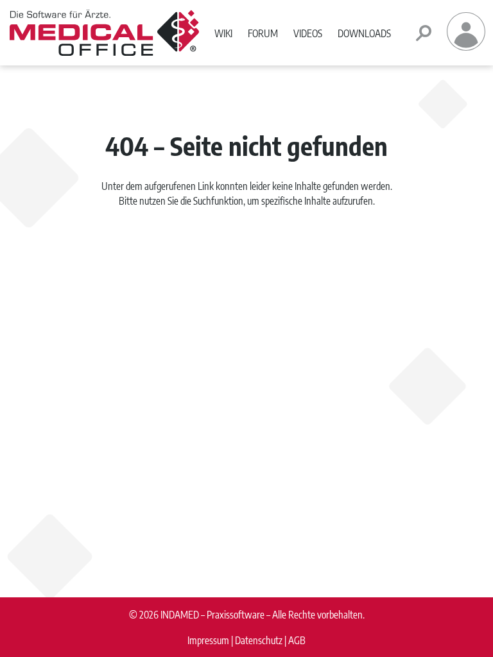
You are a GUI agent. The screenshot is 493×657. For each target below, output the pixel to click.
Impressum (208, 640)
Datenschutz (258, 640)
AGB (297, 640)
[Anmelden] (466, 46)
